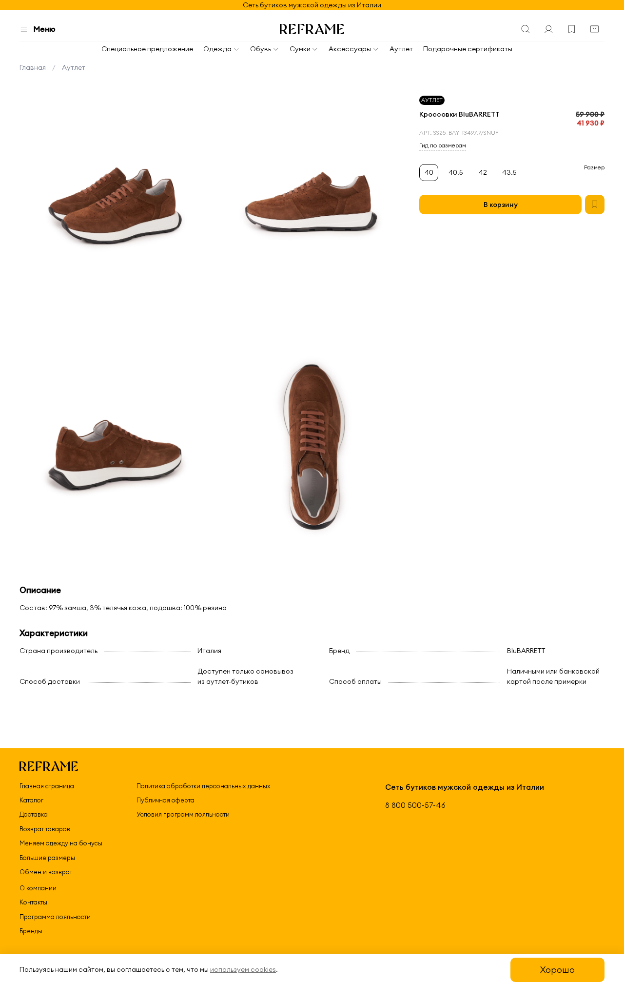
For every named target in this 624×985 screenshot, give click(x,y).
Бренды (31, 931)
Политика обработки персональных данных (203, 786)
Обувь (260, 48)
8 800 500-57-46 (415, 805)
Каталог (31, 800)
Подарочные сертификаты (467, 48)
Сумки (300, 48)
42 (483, 172)
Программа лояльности (55, 917)
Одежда (217, 48)
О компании (38, 888)
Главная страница (47, 786)
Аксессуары (350, 48)
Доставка (34, 814)
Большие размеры (47, 858)
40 (429, 172)
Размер (594, 167)
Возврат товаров (45, 829)
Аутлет (401, 48)
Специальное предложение (147, 48)
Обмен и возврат (46, 872)
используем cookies (243, 969)
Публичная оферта (165, 800)
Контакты (33, 902)
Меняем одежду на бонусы (61, 843)
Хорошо (557, 969)
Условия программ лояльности (183, 814)
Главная (33, 67)
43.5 (509, 172)
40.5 (455, 172)
